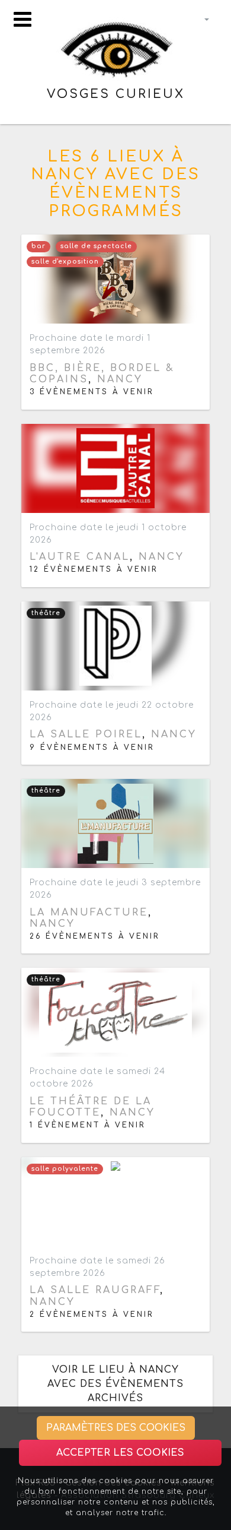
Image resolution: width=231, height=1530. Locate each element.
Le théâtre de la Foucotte (91, 1107)
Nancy (120, 379)
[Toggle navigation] (22, 19)
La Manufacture (89, 912)
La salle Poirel (86, 734)
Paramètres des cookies (115, 1428)
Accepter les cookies (120, 1452)
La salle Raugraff (95, 1290)
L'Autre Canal (80, 557)
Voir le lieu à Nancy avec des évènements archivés (115, 1384)
